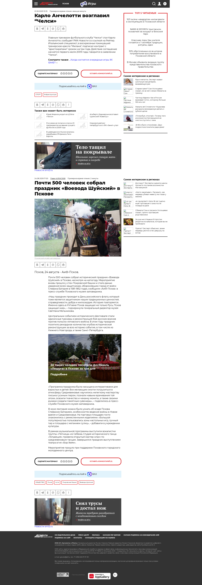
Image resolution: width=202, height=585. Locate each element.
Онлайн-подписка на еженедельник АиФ (141, 535)
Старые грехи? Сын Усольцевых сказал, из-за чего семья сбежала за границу (150, 91)
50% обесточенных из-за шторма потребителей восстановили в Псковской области (145, 53)
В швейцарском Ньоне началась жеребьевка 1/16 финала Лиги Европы (60, 134)
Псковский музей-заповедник (47, 258)
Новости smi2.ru (43, 170)
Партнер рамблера (78, 575)
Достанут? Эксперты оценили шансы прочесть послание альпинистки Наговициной (151, 185)
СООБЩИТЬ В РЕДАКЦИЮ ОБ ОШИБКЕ (100, 538)
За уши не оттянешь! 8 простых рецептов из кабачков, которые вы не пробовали (151, 221)
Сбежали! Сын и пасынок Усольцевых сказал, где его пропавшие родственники (151, 212)
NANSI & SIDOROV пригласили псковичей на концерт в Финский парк (145, 31)
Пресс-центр (83, 535)
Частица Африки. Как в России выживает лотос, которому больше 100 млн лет (150, 100)
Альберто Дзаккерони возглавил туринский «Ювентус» (104, 115)
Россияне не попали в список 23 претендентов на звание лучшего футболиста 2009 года (60, 125)
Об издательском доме (65, 535)
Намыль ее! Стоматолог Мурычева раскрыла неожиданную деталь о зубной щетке (150, 109)
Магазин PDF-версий (111, 535)
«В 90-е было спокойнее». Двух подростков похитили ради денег (149, 126)
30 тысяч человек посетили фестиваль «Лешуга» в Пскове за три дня (79, 366)
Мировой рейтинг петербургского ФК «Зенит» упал (104, 124)
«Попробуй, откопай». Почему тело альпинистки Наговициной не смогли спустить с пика (150, 118)
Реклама (96, 535)
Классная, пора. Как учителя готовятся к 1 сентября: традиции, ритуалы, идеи (145, 42)
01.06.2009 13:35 (40, 11)
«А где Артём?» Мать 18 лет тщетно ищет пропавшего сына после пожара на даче (150, 203)
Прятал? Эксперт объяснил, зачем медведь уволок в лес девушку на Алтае (150, 230)
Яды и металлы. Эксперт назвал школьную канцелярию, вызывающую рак (148, 82)
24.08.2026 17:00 (41, 178)
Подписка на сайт (62, 538)
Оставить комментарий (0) (101, 73)
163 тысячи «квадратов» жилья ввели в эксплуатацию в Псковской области (145, 20)
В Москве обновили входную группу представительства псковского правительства (145, 64)
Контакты (78, 538)
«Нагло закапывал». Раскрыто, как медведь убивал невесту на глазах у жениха (150, 194)
